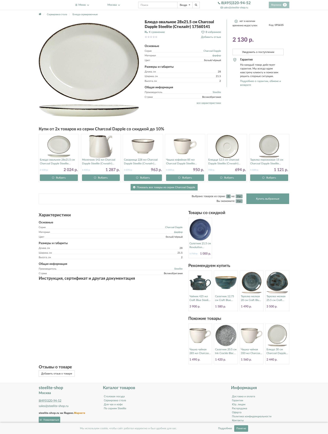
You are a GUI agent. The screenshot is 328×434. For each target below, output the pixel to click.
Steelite (217, 92)
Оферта (236, 412)
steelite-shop (48, 4)
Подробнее (225, 428)
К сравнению (157, 32)
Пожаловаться (51, 420)
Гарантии (237, 400)
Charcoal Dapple (212, 51)
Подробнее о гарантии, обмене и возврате (260, 83)
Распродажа (239, 408)
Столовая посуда (114, 396)
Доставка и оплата (243, 396)
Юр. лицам (238, 404)
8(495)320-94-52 (235, 3)
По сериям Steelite (115, 408)
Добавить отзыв (211, 37)
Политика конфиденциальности (251, 416)
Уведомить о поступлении (258, 51)
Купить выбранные (267, 198)
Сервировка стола (115, 400)
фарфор (216, 55)
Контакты (238, 420)
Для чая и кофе (113, 404)
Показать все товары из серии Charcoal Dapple (166, 187)
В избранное (213, 32)
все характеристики (209, 103)
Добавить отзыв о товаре (56, 373)
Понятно (241, 428)
